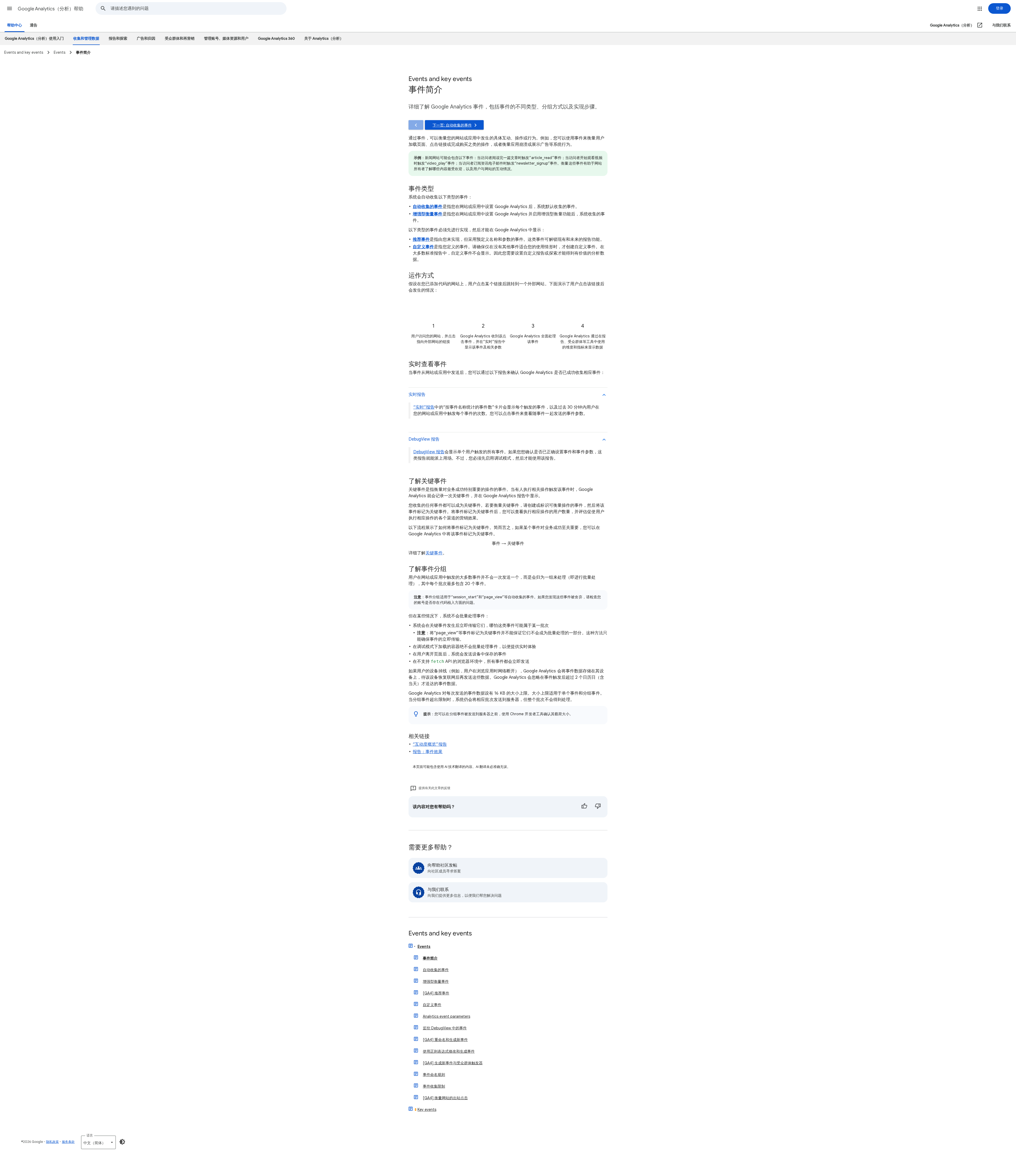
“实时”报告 (423, 407)
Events (424, 946)
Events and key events (440, 933)
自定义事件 (432, 1004)
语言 (90, 1135)
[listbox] (98, 1142)
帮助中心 (14, 25)
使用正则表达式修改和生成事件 (449, 1051)
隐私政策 (52, 1142)
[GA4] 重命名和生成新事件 (445, 1039)
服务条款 (68, 1142)
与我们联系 (1001, 25)
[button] (9, 8)
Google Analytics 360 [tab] (276, 38)
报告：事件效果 (428, 751)
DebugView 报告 (428, 452)
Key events (427, 1109)
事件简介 (430, 958)
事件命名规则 (434, 1074)
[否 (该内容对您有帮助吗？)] (598, 806)
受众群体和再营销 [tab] (179, 38)
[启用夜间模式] (122, 1141)
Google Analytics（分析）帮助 (50, 9)
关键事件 (433, 553)
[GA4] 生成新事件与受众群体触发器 (453, 1063)
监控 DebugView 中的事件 (445, 1028)
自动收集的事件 (436, 969)
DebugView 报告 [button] (424, 439)
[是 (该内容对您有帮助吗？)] (584, 806)
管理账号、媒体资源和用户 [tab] (226, 38)
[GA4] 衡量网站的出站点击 (445, 1097)
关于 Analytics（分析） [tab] (323, 38)
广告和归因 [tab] (146, 38)
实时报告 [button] (417, 394)
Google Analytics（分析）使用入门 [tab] (34, 38)
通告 (33, 25)
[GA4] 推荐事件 (436, 993)
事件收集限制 (434, 1086)
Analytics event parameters (446, 1016)
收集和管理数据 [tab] (86, 38)
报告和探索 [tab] (118, 38)
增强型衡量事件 (436, 981)
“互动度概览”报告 (430, 744)
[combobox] (198, 8)
